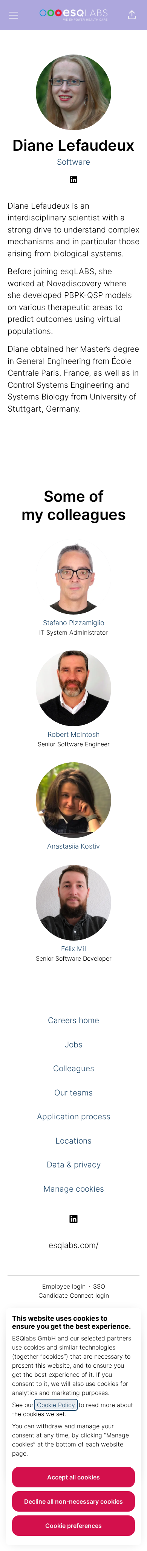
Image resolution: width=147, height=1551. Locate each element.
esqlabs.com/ (73, 1245)
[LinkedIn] (73, 180)
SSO (99, 1286)
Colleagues (73, 1068)
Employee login (64, 1286)
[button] (131, 15)
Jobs (74, 1044)
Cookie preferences (73, 1525)
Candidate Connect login (73, 1295)
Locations (73, 1140)
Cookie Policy (56, 1405)
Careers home (73, 1020)
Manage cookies (73, 1189)
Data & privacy (74, 1164)
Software (73, 162)
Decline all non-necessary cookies (73, 1501)
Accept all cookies (73, 1477)
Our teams (73, 1092)
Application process (73, 1116)
